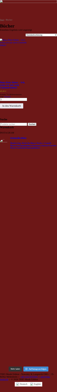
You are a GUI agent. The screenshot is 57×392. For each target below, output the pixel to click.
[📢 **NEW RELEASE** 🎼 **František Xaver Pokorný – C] (9, 222)
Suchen (32, 124)
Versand (7, 97)
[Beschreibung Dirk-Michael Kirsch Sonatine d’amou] (9, 328)
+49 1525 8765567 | (30, 377)
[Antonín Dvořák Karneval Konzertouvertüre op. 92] (28, 181)
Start (2, 20)
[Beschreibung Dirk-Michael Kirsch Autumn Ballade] (48, 192)
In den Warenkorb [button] (11, 106)
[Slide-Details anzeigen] (28, 9)
